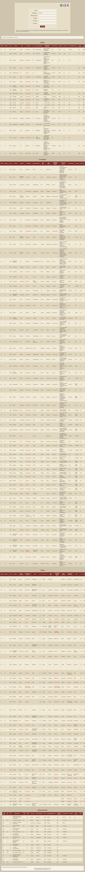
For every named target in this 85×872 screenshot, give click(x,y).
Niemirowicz (56, 716)
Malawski (27, 493)
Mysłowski (27, 619)
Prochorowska (55, 252)
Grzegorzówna (28, 231)
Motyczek (54, 525)
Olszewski (27, 124)
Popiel (27, 520)
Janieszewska (28, 457)
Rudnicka (54, 454)
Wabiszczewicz (29, 348)
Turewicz (54, 405)
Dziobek (27, 329)
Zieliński (26, 729)
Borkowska (56, 678)
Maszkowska (54, 498)
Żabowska (69, 739)
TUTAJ (49, 868)
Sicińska (56, 734)
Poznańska (54, 294)
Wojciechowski (28, 153)
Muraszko (27, 664)
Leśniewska (56, 746)
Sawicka (54, 520)
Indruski (26, 778)
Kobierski (27, 750)
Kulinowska (54, 226)
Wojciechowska (28, 137)
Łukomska (54, 290)
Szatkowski (28, 498)
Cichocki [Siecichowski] (28, 516)
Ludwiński (27, 605)
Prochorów (28, 53)
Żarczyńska (69, 743)
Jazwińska (54, 237)
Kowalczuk (28, 271)
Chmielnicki (27, 678)
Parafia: (35, 18)
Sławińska (54, 318)
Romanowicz (28, 49)
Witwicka (56, 656)
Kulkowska (54, 219)
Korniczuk (28, 267)
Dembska (56, 664)
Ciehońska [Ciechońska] (56, 632)
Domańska (28, 213)
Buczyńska (56, 791)
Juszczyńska (54, 323)
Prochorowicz (28, 60)
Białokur (55, 729)
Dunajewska (69, 709)
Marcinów (54, 267)
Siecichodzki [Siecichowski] (28, 687)
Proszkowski (27, 791)
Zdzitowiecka (28, 305)
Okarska (68, 687)
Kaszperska (54, 397)
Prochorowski (27, 632)
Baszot (27, 502)
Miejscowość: (34, 15)
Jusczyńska (69, 610)
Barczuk (68, 622)
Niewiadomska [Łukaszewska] (57, 687)
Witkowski (27, 692)
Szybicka (69, 595)
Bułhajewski (28, 341)
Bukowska (69, 682)
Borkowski (27, 673)
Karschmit (28, 177)
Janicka (55, 615)
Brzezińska (28, 336)
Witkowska (69, 729)
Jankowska (69, 801)
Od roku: (35, 20)
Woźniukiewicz (28, 191)
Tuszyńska (54, 450)
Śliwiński (26, 651)
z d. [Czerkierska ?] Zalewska (69, 673)
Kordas (53, 329)
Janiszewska (54, 378)
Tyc (25, 709)
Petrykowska (69, 632)
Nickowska (56, 590)
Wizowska (69, 760)
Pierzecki (27, 72)
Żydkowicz (54, 213)
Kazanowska (69, 769)
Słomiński (27, 720)
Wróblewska (69, 795)
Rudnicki (27, 484)
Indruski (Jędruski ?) (28, 551)
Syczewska (54, 529)
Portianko (54, 286)
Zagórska (56, 720)
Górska (53, 184)
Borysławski (27, 739)
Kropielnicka (54, 312)
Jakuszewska (28, 557)
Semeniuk (56, 622)
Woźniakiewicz (55, 540)
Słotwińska (54, 557)
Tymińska (54, 476)
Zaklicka (54, 484)
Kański (26, 595)
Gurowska (54, 348)
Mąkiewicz (28, 237)
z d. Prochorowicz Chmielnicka (69, 774)
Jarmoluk (56, 605)
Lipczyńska (54, 534)
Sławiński (27, 261)
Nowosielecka (55, 384)
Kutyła (27, 563)
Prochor (53, 261)
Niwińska (27, 294)
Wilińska (56, 696)
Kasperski (27, 701)
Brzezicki (27, 359)
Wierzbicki (28, 534)
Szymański (28, 252)
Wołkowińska (56, 764)
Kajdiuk (55, 600)
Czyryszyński (28, 318)
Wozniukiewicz (55, 299)
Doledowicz (54, 366)
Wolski (26, 782)
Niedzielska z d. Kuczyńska (69, 702)
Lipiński (27, 445)
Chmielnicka (54, 469)
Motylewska (69, 787)
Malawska (54, 493)
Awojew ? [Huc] (56, 626)
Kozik (68, 764)
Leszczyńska (54, 441)
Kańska (53, 336)
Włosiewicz (56, 804)
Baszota (27, 469)
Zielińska (27, 281)
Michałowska (28, 118)
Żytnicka (54, 341)
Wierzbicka (28, 545)
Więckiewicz (56, 739)
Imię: (36, 10)
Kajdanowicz (28, 202)
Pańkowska (28, 540)
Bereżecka (56, 709)
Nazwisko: (34, 13)
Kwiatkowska (56, 701)
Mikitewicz (28, 169)
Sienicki (26, 774)
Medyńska (27, 130)
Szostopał (54, 281)
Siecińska (56, 692)
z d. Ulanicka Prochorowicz (69, 756)
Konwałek (54, 563)
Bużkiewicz (69, 664)
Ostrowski (28, 529)
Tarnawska (28, 366)
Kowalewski (27, 764)
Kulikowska (54, 191)
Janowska (28, 184)
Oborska (27, 312)
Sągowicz (56, 778)
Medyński (27, 145)
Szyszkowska (70, 720)
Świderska (54, 420)
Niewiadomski (28, 99)
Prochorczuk (27, 804)
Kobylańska (56, 645)
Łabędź (26, 760)
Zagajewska (54, 515)
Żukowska (28, 397)
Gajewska (27, 196)
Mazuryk (27, 286)
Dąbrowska (54, 177)
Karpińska (56, 673)
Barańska (56, 595)
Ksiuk (53, 271)
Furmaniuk (69, 734)
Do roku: (35, 23)
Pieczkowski (27, 746)
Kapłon (68, 626)
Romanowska (28, 244)
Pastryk (68, 619)
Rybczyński (28, 372)
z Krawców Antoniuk (69, 804)
